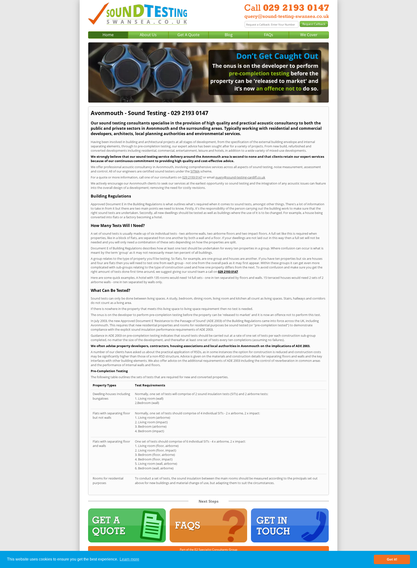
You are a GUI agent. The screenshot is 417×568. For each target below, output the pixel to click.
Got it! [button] (392, 559)
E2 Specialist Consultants (211, 549)
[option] (208, 72)
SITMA (195, 171)
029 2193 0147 (192, 177)
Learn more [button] (129, 559)
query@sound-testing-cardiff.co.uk (240, 177)
